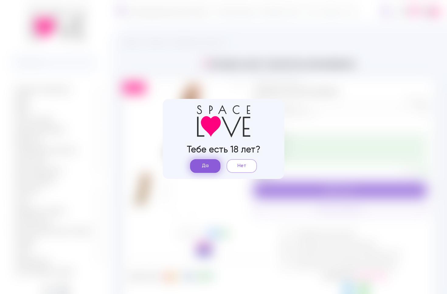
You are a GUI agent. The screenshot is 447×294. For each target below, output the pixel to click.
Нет (241, 165)
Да (205, 165)
